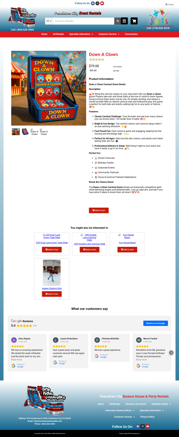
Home (44, 34)
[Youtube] (102, 3)
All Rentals (58, 34)
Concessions (131, 34)
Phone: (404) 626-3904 (45, 424)
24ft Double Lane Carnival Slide (89, 244)
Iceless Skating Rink (52, 288)
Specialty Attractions (79, 34)
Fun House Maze (127, 242)
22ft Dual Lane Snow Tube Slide (52, 242)
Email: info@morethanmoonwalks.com (45, 421)
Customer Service (107, 34)
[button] (7, 352)
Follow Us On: (82, 3)
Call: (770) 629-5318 (158, 28)
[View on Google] (14, 340)
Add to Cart (100, 210)
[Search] (117, 21)
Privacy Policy (147, 417)
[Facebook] (93, 3)
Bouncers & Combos (136, 404)
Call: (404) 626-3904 (22, 29)
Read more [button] (16, 359)
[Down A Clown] (16, 131)
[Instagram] (97, 3)
